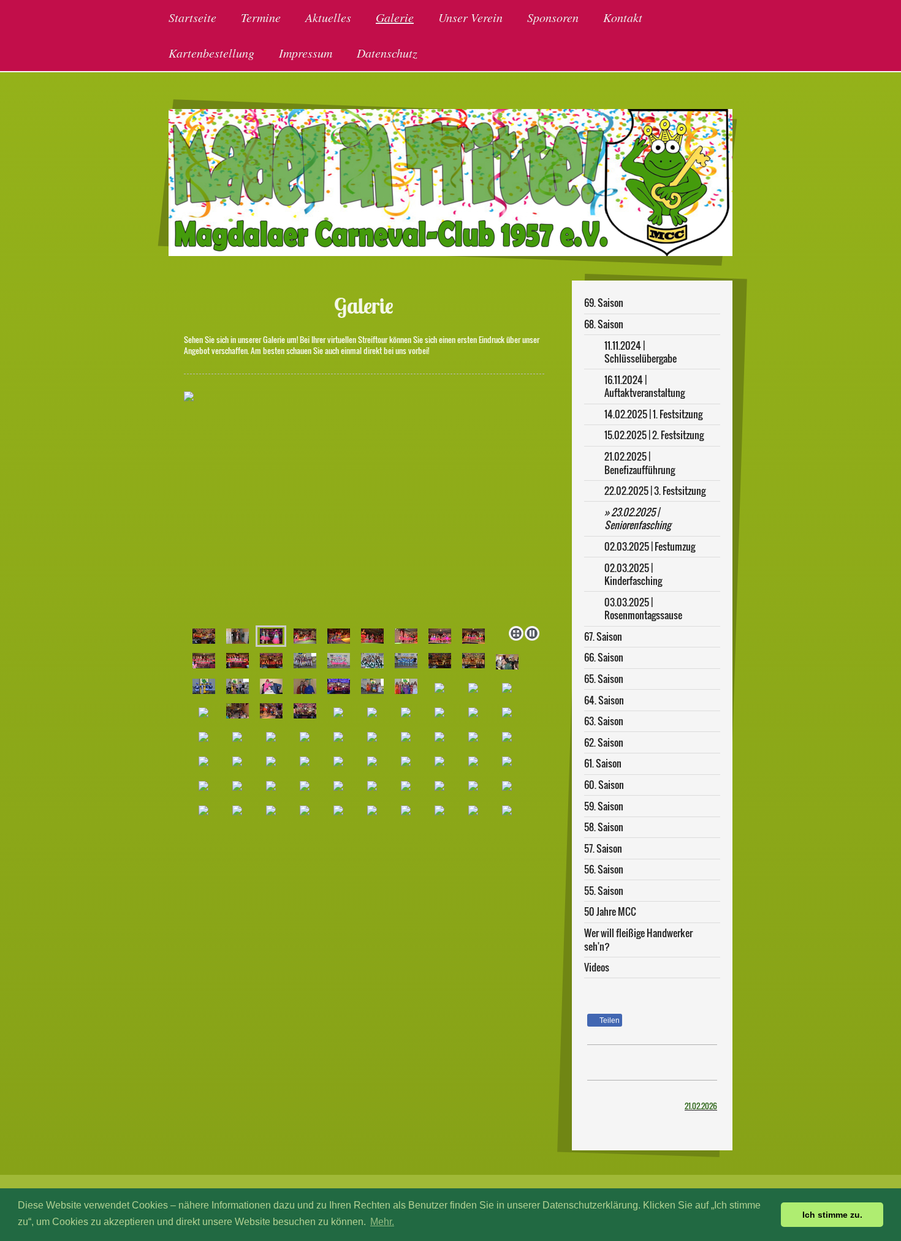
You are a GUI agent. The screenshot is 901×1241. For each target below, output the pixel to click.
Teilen (609, 1020)
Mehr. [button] (382, 1221)
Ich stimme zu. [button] (832, 1215)
